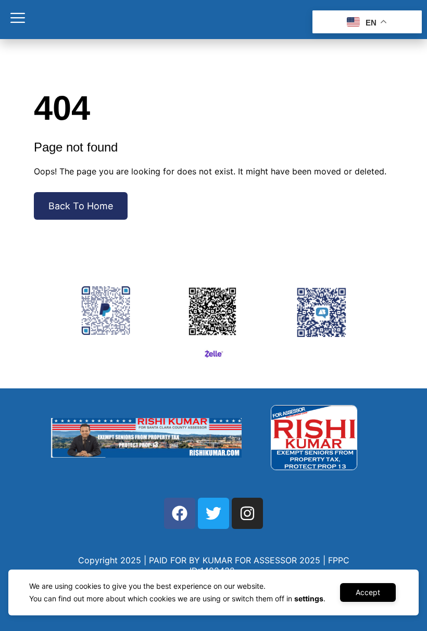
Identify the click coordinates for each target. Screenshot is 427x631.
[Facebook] (179, 513)
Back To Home (80, 205)
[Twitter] (213, 513)
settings (308, 598)
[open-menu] (18, 19)
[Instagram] (247, 513)
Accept (368, 592)
